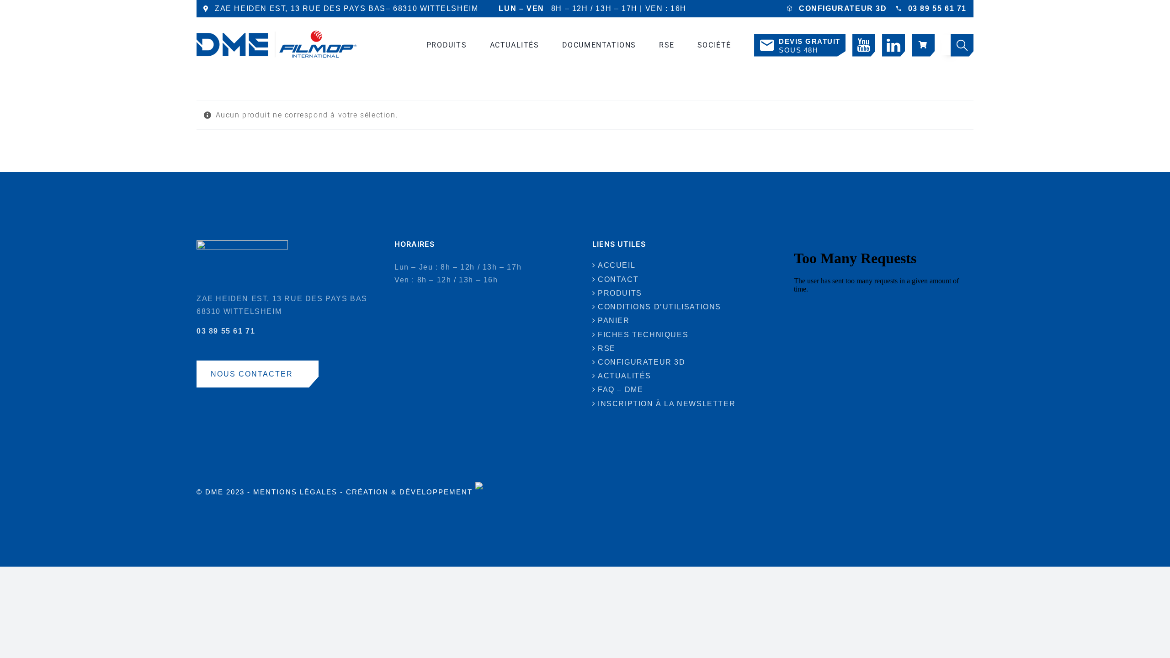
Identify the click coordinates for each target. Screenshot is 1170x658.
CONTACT (618, 279)
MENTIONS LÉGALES (295, 492)
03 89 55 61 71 (937, 8)
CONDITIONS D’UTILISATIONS (659, 307)
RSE (607, 348)
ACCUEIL (616, 265)
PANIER (614, 320)
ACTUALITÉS (624, 376)
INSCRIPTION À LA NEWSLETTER (666, 404)
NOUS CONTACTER (252, 374)
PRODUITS (620, 293)
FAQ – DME (620, 389)
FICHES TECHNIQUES (643, 335)
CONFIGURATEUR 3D (843, 8)
